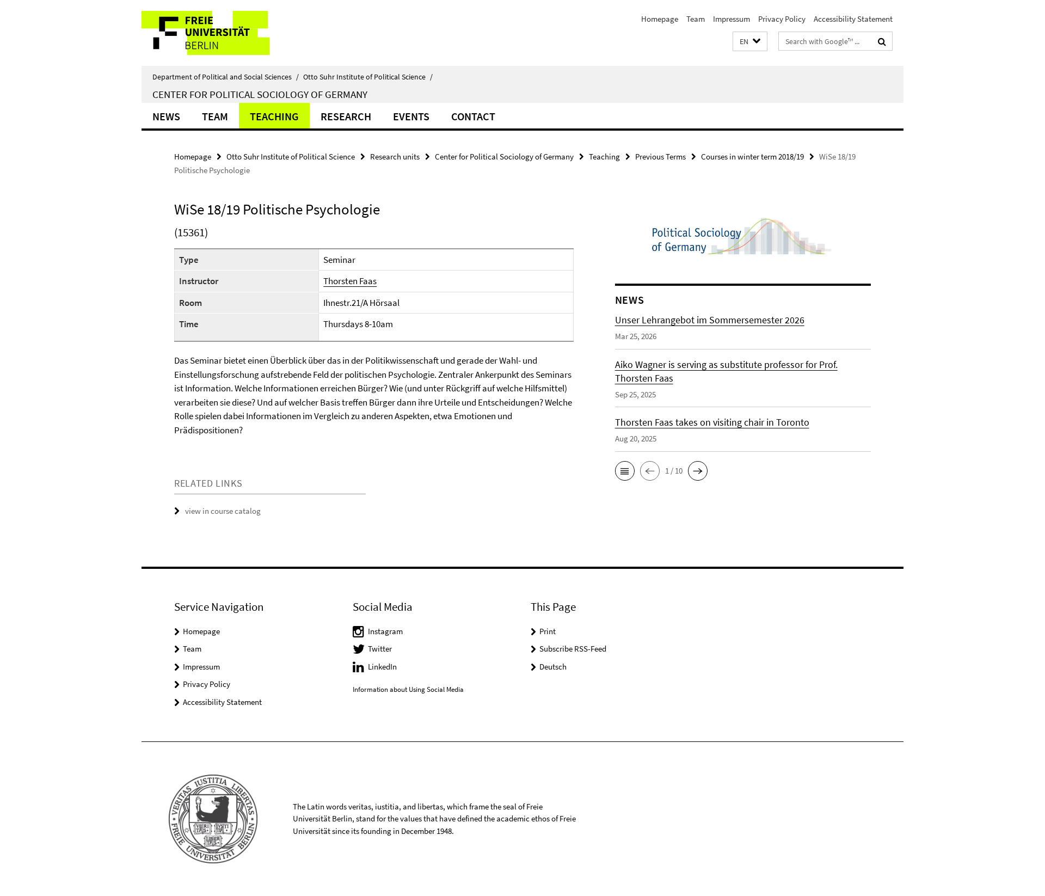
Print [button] (547, 631)
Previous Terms (660, 156)
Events (411, 116)
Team (695, 19)
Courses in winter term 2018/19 (752, 156)
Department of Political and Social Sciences (225, 77)
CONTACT (473, 116)
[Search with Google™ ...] (882, 41)
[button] (750, 42)
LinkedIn (382, 666)
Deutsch (553, 666)
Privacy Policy (782, 19)
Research (346, 116)
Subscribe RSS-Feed (572, 648)
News (166, 116)
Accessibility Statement (853, 19)
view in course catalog (223, 511)
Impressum (731, 19)
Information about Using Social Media (408, 689)
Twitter (380, 648)
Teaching (274, 116)
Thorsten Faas (350, 281)
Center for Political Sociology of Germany (259, 94)
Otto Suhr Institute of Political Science (368, 77)
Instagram (385, 631)
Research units (395, 156)
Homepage (659, 19)
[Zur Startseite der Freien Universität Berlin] (233, 33)
